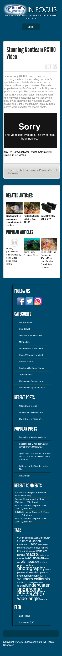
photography (31, 568)
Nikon (44, 558)
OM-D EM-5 (41, 562)
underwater (38, 585)
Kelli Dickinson (27, 170)
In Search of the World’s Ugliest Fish (33, 467)
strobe (20, 582)
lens (45, 551)
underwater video (27, 595)
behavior (45, 537)
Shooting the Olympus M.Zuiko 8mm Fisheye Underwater (33, 445)
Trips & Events (26, 374)
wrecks (44, 599)
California (24, 541)
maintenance (43, 555)
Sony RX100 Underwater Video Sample (24, 151)
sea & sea (27, 572)
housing (32, 551)
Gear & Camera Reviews (30, 335)
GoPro (25, 551)
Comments (26, 622)
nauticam (34, 558)
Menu (31, 26)
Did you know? (24, 547)
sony (30, 575)
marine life (22, 558)
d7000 (33, 544)
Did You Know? (26, 322)
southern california (33, 579)
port (18, 573)
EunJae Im (8, 154)
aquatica (29, 537)
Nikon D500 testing (28, 406)
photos (48, 569)
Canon (36, 541)
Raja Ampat (24, 476)
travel (21, 585)
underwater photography (31, 590)
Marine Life (24, 342)
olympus (28, 561)
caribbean (22, 544)
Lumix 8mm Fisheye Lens (31, 412)
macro (31, 554)
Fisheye (36, 547)
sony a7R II (39, 575)
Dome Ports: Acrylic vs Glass (32, 437)
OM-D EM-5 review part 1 (31, 419)
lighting (21, 554)
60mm (20, 537)
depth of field (43, 545)
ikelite (39, 551)
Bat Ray (37, 538)
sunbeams (28, 582)
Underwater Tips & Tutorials (32, 387)
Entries (24, 616)
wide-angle (28, 598)
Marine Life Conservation (31, 348)
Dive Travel (24, 329)
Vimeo (22, 154)
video (40, 595)
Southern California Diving (31, 368)
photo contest (25, 565)
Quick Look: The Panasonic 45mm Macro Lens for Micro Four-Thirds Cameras (35, 456)
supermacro (38, 582)
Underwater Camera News (31, 381)
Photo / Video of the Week (31, 355)
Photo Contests (26, 361)
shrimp (38, 572)
